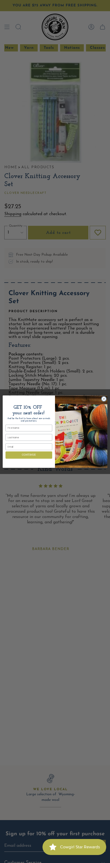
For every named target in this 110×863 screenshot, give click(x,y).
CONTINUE (29, 455)
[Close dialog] (103, 398)
